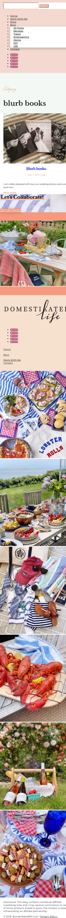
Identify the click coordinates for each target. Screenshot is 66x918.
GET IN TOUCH (10, 210)
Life (16, 46)
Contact (15, 49)
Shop (13, 21)
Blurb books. (36, 168)
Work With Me (18, 18)
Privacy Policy (49, 916)
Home (13, 15)
